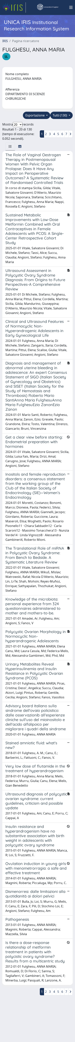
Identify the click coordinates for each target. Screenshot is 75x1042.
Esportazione (35, 115)
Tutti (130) (60, 115)
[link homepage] (14, 7)
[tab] (10, 146)
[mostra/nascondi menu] (71, 7)
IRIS (5, 41)
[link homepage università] (47, 7)
